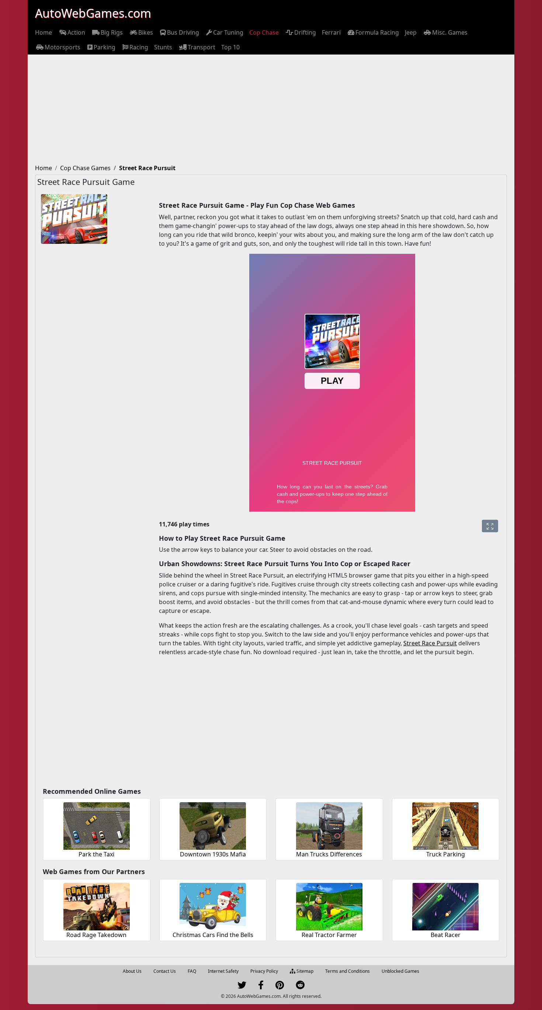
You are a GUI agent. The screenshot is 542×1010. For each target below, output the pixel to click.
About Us (132, 971)
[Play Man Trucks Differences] (329, 825)
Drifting (305, 32)
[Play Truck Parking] (445, 825)
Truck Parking (445, 854)
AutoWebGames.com (93, 13)
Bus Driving (183, 32)
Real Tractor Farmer (329, 935)
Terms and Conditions (347, 971)
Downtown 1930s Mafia (213, 854)
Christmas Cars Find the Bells (213, 935)
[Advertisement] (271, 109)
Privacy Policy (264, 971)
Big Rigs (112, 32)
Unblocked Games (400, 971)
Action (76, 32)
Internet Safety (223, 971)
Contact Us (164, 971)
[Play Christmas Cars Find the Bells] (213, 905)
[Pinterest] (279, 986)
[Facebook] (261, 986)
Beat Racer (446, 935)
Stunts (163, 47)
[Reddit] (300, 986)
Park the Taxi (96, 854)
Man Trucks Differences (329, 854)
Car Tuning (228, 32)
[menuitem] (43, 32)
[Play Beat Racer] (445, 905)
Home (43, 32)
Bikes (145, 32)
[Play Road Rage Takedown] (96, 905)
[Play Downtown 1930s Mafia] (213, 825)
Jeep (411, 32)
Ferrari (331, 32)
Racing (138, 47)
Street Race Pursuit (430, 643)
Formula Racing (377, 32)
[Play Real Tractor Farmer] (329, 905)
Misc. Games (450, 32)
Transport (201, 47)
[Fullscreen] (490, 526)
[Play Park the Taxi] (96, 825)
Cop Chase (264, 32)
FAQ (192, 971)
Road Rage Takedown (96, 935)
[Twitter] (241, 986)
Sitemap (304, 971)
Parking (104, 47)
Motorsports (62, 47)
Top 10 (230, 47)
